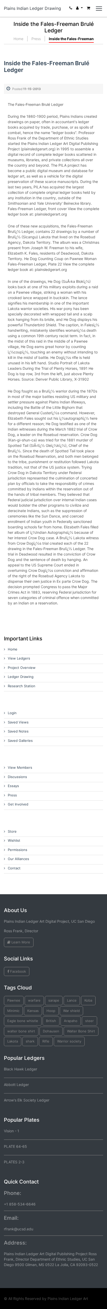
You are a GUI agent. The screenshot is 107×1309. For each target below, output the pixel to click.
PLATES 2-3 (14, 1162)
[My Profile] (79, 9)
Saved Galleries (20, 740)
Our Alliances (18, 859)
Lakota (12, 1041)
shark (30, 1041)
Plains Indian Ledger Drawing (32, 8)
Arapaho (70, 1021)
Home (18, 38)
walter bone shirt (21, 1031)
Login (12, 713)
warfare (34, 1000)
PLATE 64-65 (15, 1146)
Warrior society (69, 1041)
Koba (88, 1000)
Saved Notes (18, 731)
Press (36, 38)
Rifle (45, 1041)
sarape (53, 1000)
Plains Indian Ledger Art (68, 1298)
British (51, 1021)
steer (89, 1021)
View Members (20, 767)
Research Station (21, 686)
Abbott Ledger (16, 1084)
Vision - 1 (11, 1131)
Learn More (20, 942)
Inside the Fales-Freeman (71, 38)
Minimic (13, 1011)
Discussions (17, 777)
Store (12, 831)
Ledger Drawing (21, 677)
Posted (26, 89)
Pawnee (13, 1000)
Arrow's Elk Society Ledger (26, 1100)
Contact (14, 868)
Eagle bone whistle (22, 1021)
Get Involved (18, 804)
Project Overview (22, 667)
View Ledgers (19, 658)
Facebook (17, 971)
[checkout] (88, 9)
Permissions (17, 850)
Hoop (50, 1011)
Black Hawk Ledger (20, 1069)
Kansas (33, 1011)
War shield (71, 1011)
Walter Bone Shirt (81, 1031)
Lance (72, 1000)
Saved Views (18, 722)
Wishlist (14, 840)
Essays (13, 786)
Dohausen (51, 1031)
